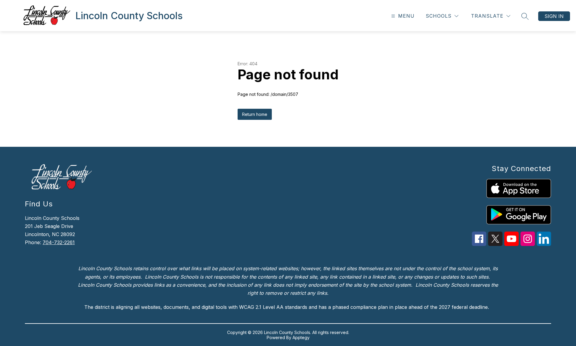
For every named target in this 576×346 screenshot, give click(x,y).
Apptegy (301, 337)
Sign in (554, 16)
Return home (254, 114)
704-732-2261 (59, 242)
